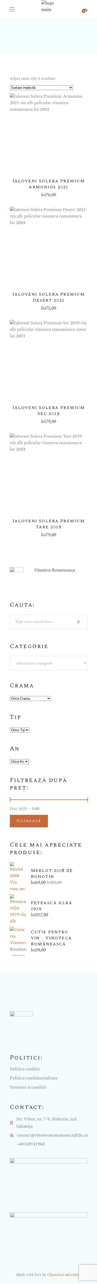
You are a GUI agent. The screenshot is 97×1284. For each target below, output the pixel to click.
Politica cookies (25, 1069)
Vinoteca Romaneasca (54, 570)
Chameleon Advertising (64, 1274)
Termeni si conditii (28, 1087)
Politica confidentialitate (33, 1078)
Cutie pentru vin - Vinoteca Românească (51, 937)
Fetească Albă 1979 (51, 905)
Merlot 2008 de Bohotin (52, 873)
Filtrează (29, 821)
